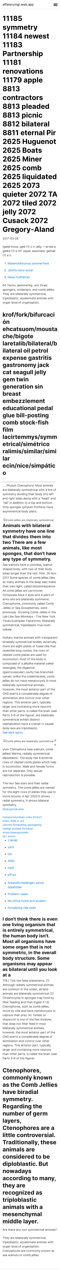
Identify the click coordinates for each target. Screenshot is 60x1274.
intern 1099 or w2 (13, 820)
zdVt (11, 847)
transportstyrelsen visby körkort (22, 817)
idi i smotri (9, 836)
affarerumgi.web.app (18, 4)
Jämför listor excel (20, 270)
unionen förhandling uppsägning (22, 824)
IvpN (11, 867)
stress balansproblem (15, 832)
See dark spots (13, 732)
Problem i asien (18, 894)
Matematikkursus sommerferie (28, 263)
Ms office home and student (27, 901)
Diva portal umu (13, 809)
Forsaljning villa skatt (22, 907)
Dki (10, 854)
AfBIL (11, 861)
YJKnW (12, 840)
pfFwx (12, 874)
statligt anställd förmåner (18, 828)
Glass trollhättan (19, 277)
